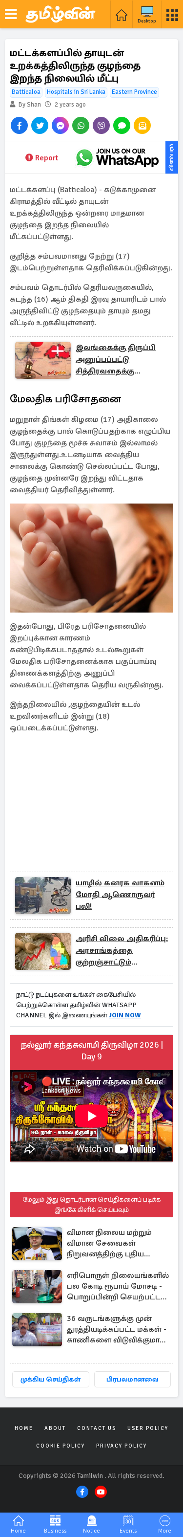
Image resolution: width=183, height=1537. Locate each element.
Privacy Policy (121, 1446)
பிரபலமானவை (132, 1379)
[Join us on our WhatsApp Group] (117, 157)
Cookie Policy (60, 1446)
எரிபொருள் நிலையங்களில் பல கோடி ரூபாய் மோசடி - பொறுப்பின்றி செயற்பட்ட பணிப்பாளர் (118, 1287)
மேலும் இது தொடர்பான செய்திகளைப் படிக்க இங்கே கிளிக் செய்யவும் (91, 1204)
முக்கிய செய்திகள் (50, 1379)
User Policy (147, 1428)
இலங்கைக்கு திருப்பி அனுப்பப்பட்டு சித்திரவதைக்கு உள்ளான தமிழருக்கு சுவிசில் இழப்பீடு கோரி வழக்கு (119, 360)
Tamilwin (90, 1475)
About (55, 1428)
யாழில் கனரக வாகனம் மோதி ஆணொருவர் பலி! (120, 894)
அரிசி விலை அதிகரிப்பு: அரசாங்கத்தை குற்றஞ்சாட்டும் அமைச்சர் (122, 951)
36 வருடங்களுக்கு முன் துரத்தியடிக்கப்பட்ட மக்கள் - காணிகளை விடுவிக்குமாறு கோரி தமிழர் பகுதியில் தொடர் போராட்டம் (117, 1330)
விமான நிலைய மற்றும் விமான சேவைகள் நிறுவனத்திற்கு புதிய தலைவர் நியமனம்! (109, 1244)
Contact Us (96, 1428)
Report (46, 158)
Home (24, 1428)
